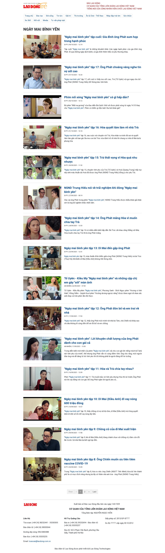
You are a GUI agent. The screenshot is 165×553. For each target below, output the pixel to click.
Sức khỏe (127, 16)
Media (45, 20)
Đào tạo (39, 16)
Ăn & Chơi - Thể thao (94, 16)
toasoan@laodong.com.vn (40, 541)
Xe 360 (28, 20)
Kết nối (37, 20)
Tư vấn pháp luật (58, 20)
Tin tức (59, 16)
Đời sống (49, 16)
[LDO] (42, 47)
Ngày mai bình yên (81, 49)
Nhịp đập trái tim (113, 16)
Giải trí (68, 16)
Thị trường (78, 16)
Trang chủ (29, 16)
